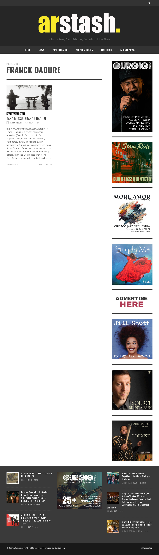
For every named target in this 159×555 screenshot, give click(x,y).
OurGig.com (60, 548)
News (22, 114)
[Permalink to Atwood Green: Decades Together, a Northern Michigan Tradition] (113, 478)
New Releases (13, 114)
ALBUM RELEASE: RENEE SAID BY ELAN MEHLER (36, 475)
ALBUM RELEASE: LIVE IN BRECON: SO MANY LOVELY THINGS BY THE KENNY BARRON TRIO (36, 519)
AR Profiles (127, 483)
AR (108, 511)
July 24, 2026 (142, 531)
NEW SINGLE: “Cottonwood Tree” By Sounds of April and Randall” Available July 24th (137, 524)
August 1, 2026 (117, 511)
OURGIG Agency (128, 531)
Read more (11, 164)
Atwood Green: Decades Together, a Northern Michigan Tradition (136, 476)
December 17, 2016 (33, 122)
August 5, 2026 (139, 483)
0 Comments (46, 164)
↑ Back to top (146, 548)
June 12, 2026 (33, 527)
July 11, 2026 (32, 480)
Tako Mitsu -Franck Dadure (27, 118)
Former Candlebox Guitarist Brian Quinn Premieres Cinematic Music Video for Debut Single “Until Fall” (34, 496)
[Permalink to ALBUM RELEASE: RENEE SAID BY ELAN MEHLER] (13, 478)
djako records (16, 122)
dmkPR (24, 504)
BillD (23, 480)
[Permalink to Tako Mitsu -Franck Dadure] (29, 97)
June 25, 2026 (34, 504)
